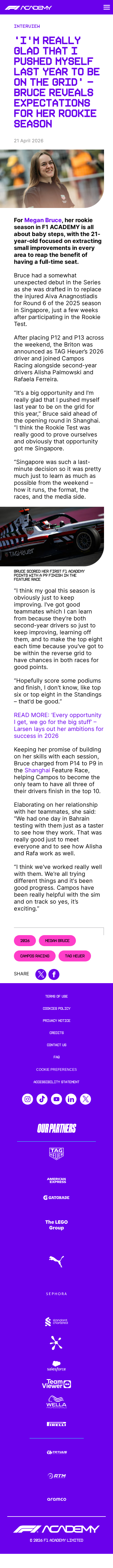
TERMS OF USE (56, 996)
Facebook (54, 974)
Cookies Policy (56, 1008)
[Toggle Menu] (106, 7)
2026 (25, 941)
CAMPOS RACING (34, 956)
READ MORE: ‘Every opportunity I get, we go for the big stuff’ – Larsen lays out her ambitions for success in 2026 (58, 725)
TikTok (42, 1099)
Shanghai (37, 770)
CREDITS (57, 1033)
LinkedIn (71, 1099)
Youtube (56, 1099)
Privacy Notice (56, 1020)
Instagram (27, 1099)
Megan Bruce (43, 220)
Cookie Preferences (56, 1070)
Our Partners (56, 1128)
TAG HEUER (75, 956)
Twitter (85, 1099)
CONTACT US (56, 1045)
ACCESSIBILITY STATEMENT (56, 1082)
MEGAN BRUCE (57, 941)
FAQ (57, 1057)
